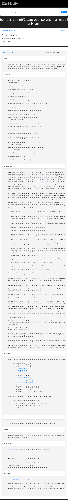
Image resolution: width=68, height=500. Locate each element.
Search (64, 12)
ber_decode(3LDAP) (8, 52)
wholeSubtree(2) (23, 372)
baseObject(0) (22, 368)
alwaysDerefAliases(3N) (25, 382)
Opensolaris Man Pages (9, 30)
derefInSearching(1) (24, 379)
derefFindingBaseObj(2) (25, 380)
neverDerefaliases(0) (25, 377)
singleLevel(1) (23, 370)
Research (62, 30)
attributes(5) (14, 449)
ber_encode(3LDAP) (43, 181)
